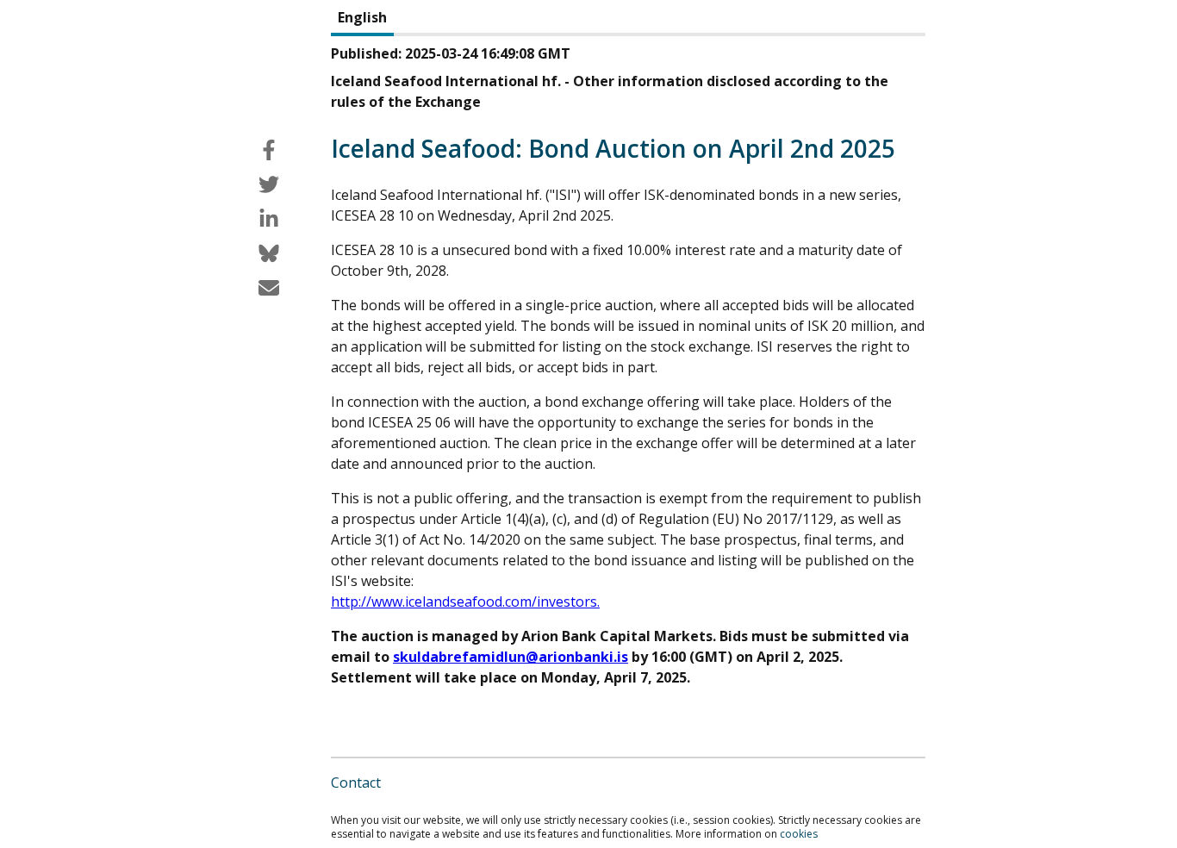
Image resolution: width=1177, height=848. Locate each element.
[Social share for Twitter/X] (269, 184)
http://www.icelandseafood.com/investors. (465, 601)
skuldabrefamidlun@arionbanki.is (510, 656)
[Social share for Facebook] (269, 150)
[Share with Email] (269, 288)
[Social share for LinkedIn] (269, 219)
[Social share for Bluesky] (269, 253)
